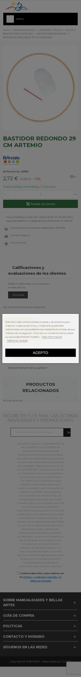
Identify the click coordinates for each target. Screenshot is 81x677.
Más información (52, 336)
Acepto (40, 352)
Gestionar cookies (17, 340)
